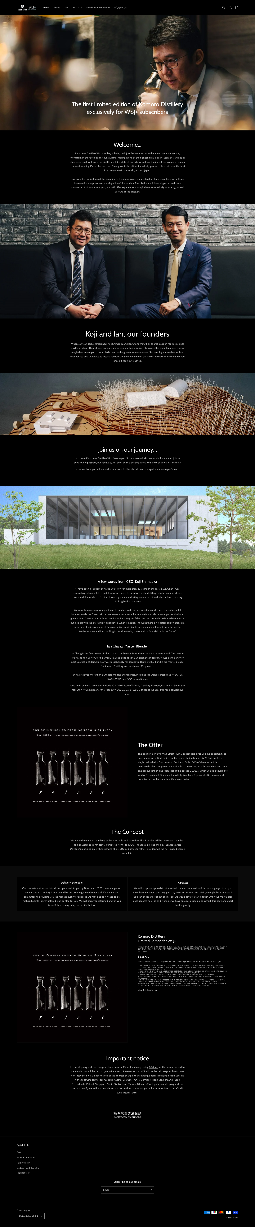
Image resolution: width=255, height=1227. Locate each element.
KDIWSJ (235, 1218)
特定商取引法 (23, 1173)
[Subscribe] (151, 1190)
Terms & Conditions (26, 1157)
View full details (146, 990)
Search (20, 1152)
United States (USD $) (28, 1216)
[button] (223, 7)
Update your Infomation (28, 1168)
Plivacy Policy (23, 1162)
